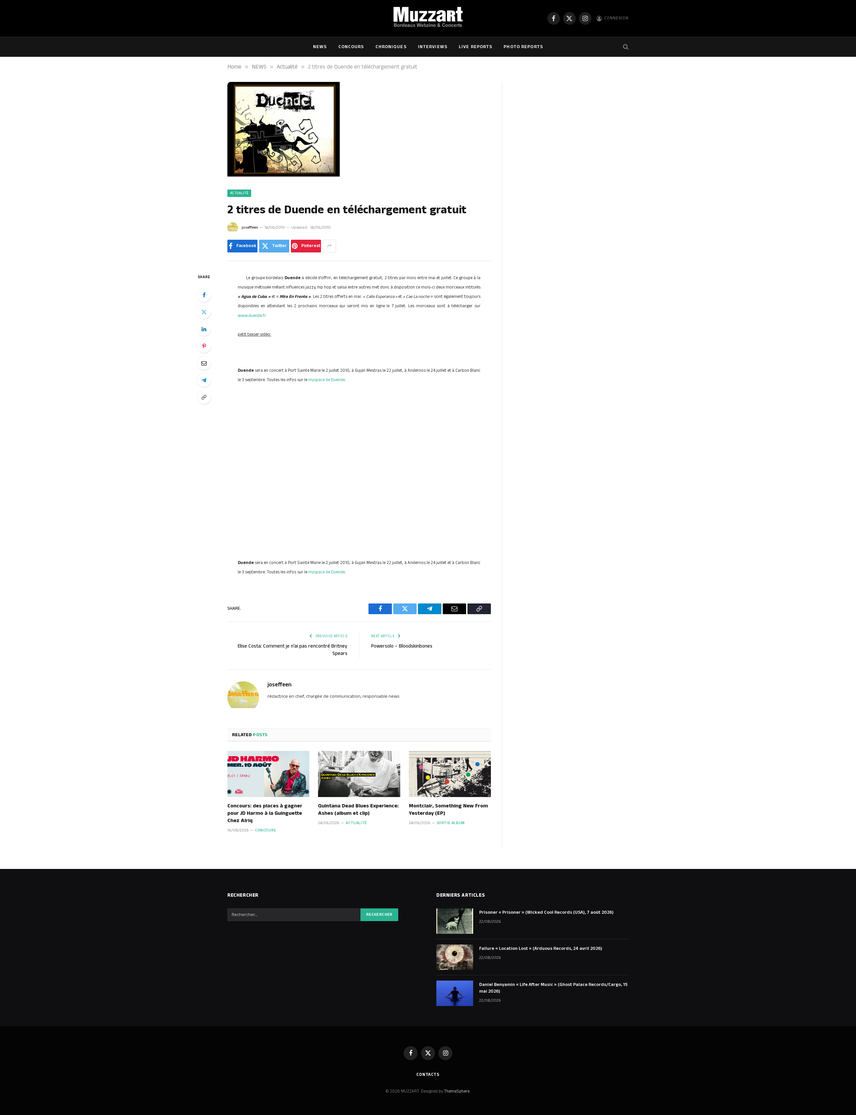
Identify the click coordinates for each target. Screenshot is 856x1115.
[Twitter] (204, 312)
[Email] (204, 363)
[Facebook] (204, 295)
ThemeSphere (456, 1091)
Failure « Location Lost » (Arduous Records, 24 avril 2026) (540, 948)
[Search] (625, 46)
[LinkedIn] (204, 329)
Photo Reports (523, 46)
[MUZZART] (428, 18)
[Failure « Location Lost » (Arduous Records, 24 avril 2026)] (454, 957)
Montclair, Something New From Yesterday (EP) (448, 809)
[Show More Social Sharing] (329, 246)
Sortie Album (451, 823)
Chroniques (391, 46)
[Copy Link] (204, 397)
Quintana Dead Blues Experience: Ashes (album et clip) (358, 809)
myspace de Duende (326, 380)
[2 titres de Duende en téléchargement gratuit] (283, 175)
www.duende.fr (252, 316)
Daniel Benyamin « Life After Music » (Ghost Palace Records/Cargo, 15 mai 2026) (553, 988)
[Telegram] (204, 380)
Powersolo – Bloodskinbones (401, 646)
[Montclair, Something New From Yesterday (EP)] (450, 774)
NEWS (320, 46)
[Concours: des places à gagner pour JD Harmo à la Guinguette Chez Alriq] (268, 774)
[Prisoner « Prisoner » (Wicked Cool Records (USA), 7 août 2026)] (454, 921)
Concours (351, 46)
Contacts (428, 1075)
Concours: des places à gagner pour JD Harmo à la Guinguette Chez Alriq (264, 813)
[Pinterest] (204, 346)
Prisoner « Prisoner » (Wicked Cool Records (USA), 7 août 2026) (546, 912)
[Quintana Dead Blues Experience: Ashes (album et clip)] (359, 774)
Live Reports (475, 46)
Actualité (239, 193)
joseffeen (250, 227)
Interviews (432, 46)
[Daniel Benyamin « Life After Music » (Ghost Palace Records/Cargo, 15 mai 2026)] (454, 993)
